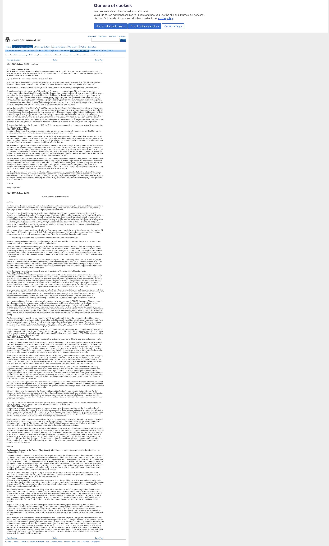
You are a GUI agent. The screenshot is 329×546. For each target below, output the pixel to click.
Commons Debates (76, 55)
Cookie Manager (95, 541)
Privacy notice (76, 541)
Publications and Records (53, 55)
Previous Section (13, 60)
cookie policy (165, 18)
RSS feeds (112, 36)
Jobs (47, 541)
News (104, 51)
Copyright (67, 541)
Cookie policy (85, 541)
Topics (110, 51)
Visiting (83, 47)
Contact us (122, 36)
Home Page (99, 60)
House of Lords (28, 51)
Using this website (56, 541)
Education (92, 47)
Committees (64, 51)
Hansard (65, 55)
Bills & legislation (51, 51)
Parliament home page (21, 55)
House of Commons (13, 51)
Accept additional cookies (110, 26)
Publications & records (79, 51)
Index (55, 60)
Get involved (73, 47)
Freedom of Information (37, 541)
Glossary (16, 541)
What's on (39, 51)
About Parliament (59, 47)
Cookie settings (173, 26)
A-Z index (8, 541)
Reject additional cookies (145, 26)
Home (8, 47)
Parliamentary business (22, 47)
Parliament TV (95, 51)
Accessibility (92, 36)
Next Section (12, 538)
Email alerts (102, 36)
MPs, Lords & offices (42, 47)
